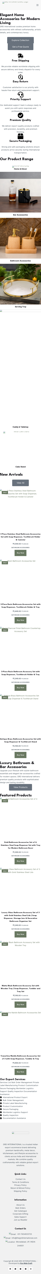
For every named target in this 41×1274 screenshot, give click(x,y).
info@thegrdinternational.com (24, 1238)
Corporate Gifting (20, 1214)
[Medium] (30, 1269)
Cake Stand (20, 467)
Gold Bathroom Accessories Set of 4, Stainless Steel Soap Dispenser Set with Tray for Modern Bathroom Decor (20, 845)
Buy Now (20, 553)
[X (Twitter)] (15, 1269)
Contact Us (20, 1179)
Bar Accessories (20, 215)
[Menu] (37, 5)
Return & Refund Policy (20, 1188)
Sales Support (20, 1217)
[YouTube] (25, 1269)
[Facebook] (10, 1269)
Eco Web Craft (26, 1263)
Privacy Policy (20, 1185)
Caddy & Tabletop (20, 427)
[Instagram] (20, 1269)
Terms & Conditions (20, 1182)
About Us (20, 1205)
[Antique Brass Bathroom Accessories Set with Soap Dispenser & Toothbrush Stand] (20, 714)
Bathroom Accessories (20, 261)
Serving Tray (20, 307)
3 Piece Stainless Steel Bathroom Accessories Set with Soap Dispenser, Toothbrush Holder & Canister (20, 537)
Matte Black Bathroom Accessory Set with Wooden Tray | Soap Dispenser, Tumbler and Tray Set (20, 988)
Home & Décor (20, 169)
